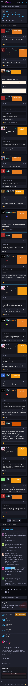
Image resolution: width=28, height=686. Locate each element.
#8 (25, 197)
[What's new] (22, 2)
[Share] (24, 36)
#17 (25, 428)
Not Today (14, 677)
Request (15, 562)
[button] (1, 682)
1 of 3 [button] (9, 520)
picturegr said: (6, 113)
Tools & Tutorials (13, 539)
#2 (25, 59)
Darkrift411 (7, 583)
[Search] (26, 2)
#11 (25, 266)
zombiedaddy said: (7, 107)
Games (10, 573)
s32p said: (5, 333)
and (10, 122)
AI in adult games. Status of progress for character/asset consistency (14, 580)
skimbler (7, 539)
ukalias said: (6, 244)
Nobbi (7, 636)
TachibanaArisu (8, 562)
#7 (25, 177)
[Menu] (2, 2)
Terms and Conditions (7, 663)
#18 (25, 458)
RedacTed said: (6, 141)
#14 (25, 355)
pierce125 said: (6, 180)
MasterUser (8, 547)
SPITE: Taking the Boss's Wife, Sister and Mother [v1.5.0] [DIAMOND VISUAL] (15, 569)
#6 (25, 163)
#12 (25, 297)
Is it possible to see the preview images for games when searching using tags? (15, 535)
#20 (25, 502)
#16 (25, 400)
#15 (25, 381)
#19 (25, 485)
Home (22, 684)
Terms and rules (5, 684)
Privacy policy (5, 661)
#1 (25, 36)
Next (14, 520)
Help (3, 665)
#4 (25, 103)
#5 (25, 138)
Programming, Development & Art (18, 583)
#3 (25, 77)
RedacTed (5, 20)
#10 (25, 240)
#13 (25, 330)
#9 (25, 221)
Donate (14, 673)
